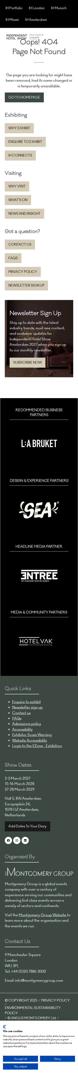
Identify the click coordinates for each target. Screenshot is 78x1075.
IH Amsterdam (36, 19)
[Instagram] (16, 840)
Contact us (21, 713)
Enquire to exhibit (26, 702)
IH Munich (59, 8)
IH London (37, 8)
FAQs (16, 718)
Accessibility (22, 729)
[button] (69, 36)
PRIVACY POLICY (55, 1000)
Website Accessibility (29, 740)
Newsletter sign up (27, 707)
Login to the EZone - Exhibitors (37, 745)
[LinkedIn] (25, 840)
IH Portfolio (14, 8)
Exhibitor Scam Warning (32, 734)
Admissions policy (26, 723)
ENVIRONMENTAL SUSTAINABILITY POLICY (33, 1010)
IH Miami (12, 19)
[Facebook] (8, 840)
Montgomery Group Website (43, 915)
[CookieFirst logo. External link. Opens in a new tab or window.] (4, 1027)
